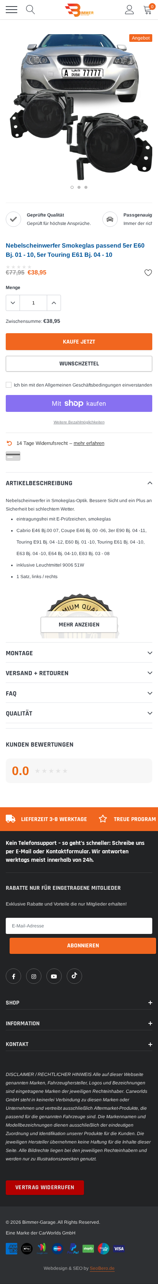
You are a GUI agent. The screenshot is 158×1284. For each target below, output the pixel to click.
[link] (13, 976)
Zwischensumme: (24, 321)
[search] (30, 9)
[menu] (11, 9)
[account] (129, 9)
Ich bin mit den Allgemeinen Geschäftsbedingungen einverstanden (82, 385)
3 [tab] (85, 187)
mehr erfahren (89, 443)
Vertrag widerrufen (44, 1187)
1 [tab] (72, 187)
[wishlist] (148, 272)
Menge (13, 287)
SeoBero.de (102, 1268)
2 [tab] (79, 187)
